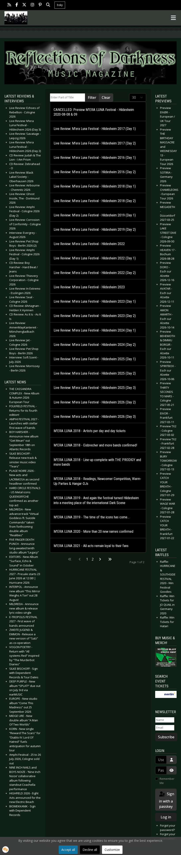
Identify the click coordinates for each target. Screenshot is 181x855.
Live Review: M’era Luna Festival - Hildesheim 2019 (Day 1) (95, 215)
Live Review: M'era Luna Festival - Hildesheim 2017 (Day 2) (95, 143)
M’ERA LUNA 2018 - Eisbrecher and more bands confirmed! (95, 445)
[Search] (48, 5)
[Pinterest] (40, 5)
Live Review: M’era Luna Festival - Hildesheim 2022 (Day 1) (95, 258)
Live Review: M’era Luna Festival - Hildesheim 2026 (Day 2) (95, 402)
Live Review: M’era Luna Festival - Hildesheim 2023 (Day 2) (95, 316)
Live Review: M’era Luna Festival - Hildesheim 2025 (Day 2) (95, 373)
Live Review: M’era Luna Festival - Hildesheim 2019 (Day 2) (95, 229)
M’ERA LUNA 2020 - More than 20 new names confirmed (93, 531)
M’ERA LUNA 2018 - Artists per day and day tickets (90, 431)
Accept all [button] (68, 850)
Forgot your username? (167, 836)
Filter (92, 97)
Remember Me (167, 781)
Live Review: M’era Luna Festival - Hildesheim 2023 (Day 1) (95, 301)
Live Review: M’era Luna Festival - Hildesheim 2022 (89, 244)
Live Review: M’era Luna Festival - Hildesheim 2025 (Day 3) (95, 388)
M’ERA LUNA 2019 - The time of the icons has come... (91, 517)
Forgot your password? (167, 827)
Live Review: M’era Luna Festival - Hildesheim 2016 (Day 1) (95, 158)
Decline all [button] (90, 850)
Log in (166, 817)
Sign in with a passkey (166, 800)
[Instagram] (32, 5)
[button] (5, 849)
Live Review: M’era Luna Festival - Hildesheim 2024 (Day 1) (95, 330)
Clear (106, 97)
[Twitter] (24, 5)
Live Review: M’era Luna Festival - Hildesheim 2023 (89, 287)
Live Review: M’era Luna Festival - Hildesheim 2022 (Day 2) (95, 273)
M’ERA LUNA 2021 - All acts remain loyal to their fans (91, 546)
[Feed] (9, 5)
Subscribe (166, 737)
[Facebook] (16, 5)
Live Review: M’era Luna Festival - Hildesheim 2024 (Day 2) (95, 345)
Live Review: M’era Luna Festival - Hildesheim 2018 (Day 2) (95, 201)
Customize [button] (112, 850)
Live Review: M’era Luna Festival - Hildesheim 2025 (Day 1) (95, 359)
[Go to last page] (110, 559)
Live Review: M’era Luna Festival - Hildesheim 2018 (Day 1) (95, 186)
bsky (60, 5)
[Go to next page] (100, 559)
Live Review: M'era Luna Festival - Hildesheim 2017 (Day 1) (95, 129)
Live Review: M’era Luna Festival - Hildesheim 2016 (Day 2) (95, 172)
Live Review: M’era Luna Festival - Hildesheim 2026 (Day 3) (95, 416)
